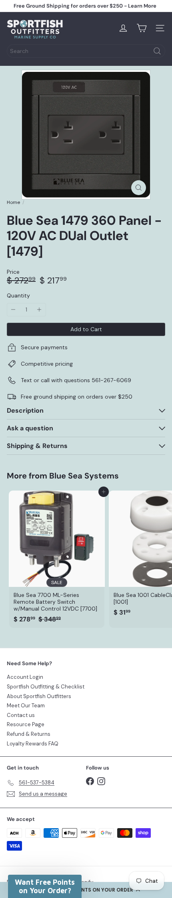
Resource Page (25, 724)
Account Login (25, 677)
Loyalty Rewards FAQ (32, 743)
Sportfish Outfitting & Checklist (45, 686)
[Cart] (141, 28)
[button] (86, 890)
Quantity (18, 295)
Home (13, 202)
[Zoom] (138, 187)
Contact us (21, 715)
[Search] (157, 51)
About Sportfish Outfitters (39, 696)
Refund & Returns (28, 734)
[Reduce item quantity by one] (13, 309)
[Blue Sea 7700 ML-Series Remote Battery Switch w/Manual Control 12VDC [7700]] (57, 559)
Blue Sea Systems (84, 475)
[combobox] (86, 51)
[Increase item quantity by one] (39, 309)
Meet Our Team (26, 705)
